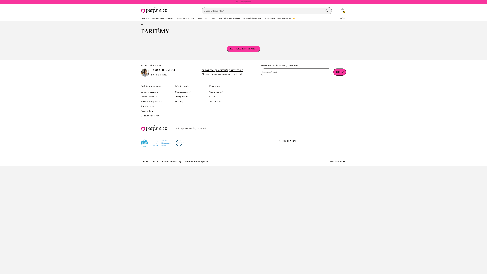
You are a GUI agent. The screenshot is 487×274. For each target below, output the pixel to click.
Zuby (220, 18)
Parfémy (145, 18)
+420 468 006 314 (163, 70)
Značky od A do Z (182, 96)
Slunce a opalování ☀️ (286, 18)
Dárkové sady (269, 18)
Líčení (199, 18)
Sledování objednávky (150, 116)
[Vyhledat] (327, 10)
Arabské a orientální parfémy (163, 18)
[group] (145, 18)
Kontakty (179, 101)
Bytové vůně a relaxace (252, 18)
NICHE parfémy (183, 18)
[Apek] (161, 143)
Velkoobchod (215, 101)
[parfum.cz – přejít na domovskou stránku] (154, 128)
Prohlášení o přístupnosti (196, 161)
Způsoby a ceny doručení (151, 101)
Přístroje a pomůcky (232, 18)
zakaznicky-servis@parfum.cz (222, 70)
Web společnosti (216, 92)
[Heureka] (144, 143)
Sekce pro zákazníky (149, 92)
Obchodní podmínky (184, 92)
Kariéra (212, 96)
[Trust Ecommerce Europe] (179, 143)
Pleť (193, 18)
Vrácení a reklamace (149, 96)
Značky (342, 18)
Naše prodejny (147, 111)
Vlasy (213, 18)
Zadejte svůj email (270, 72)
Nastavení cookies (149, 161)
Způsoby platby (147, 106)
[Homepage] (154, 10)
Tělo (206, 18)
